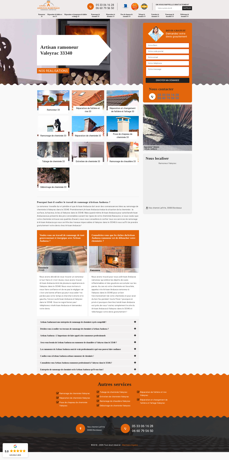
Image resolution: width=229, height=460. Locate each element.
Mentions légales (130, 445)
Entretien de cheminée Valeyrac (114, 397)
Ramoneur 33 (41, 15)
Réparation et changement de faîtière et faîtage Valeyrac (154, 401)
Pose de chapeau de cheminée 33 (127, 15)
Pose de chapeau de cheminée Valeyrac (73, 404)
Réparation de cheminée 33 (110, 15)
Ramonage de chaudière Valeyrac (115, 401)
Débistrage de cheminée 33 (184, 15)
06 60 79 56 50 (105, 8)
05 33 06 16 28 (105, 4)
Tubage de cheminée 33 (142, 15)
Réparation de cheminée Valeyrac (75, 398)
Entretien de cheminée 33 (155, 15)
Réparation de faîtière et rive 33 (54, 15)
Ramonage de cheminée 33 (95, 15)
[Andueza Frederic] (48, 5)
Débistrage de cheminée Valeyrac (115, 406)
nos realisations (53, 71)
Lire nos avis (15, 455)
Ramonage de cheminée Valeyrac (75, 393)
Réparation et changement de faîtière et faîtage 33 (75, 15)
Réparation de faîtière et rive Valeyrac (153, 393)
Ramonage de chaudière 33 (169, 15)
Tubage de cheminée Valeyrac (113, 392)
